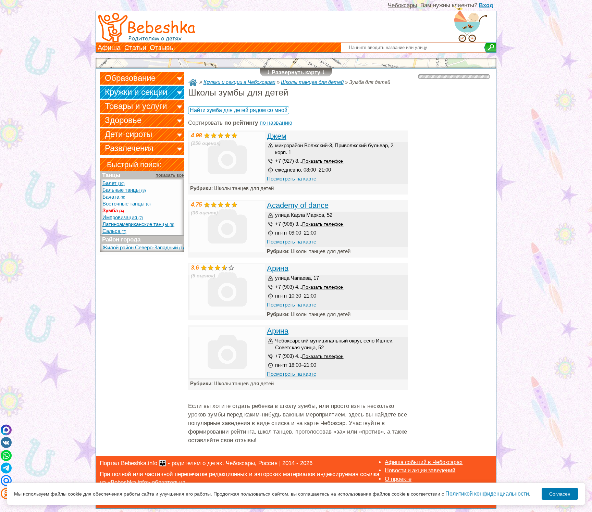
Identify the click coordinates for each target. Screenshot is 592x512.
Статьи (135, 47)
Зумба (113, 210)
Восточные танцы (126, 204)
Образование (130, 78)
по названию (276, 123)
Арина (277, 268)
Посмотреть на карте (291, 179)
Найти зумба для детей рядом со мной (238, 110)
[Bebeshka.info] (193, 82)
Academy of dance (298, 205)
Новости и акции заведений (420, 470)
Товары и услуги (136, 106)
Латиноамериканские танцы (138, 224)
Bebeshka (161, 26)
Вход (486, 5)
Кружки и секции (136, 92)
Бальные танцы (124, 190)
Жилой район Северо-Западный (143, 247)
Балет (113, 183)
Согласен (559, 494)
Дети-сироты (128, 134)
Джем (276, 136)
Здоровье (123, 120)
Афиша (110, 47)
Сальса (114, 231)
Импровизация (122, 217)
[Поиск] (490, 47)
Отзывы (162, 47)
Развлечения (129, 148)
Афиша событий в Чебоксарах (424, 462)
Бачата (113, 197)
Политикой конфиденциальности (487, 494)
